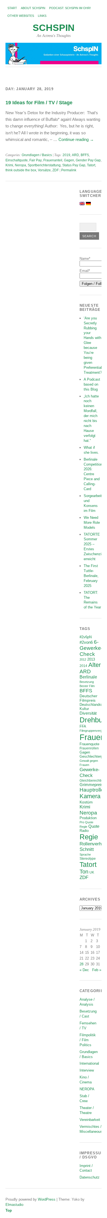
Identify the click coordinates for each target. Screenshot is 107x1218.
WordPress (46, 1199)
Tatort (91, 165)
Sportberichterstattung (44, 165)
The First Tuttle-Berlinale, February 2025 (91, 576)
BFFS (85, 155)
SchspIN (54, 28)
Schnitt (87, 849)
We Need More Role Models (92, 522)
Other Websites (20, 15)
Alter (94, 664)
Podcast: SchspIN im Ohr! (70, 8)
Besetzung (87, 681)
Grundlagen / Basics (37, 155)
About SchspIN (33, 8)
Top (8, 1210)
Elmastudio (14, 1205)
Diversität (88, 713)
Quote (93, 826)
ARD (75, 155)
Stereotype (88, 858)
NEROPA (87, 1089)
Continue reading (76, 139)
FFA (83, 726)
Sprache (85, 854)
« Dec (84, 970)
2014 (83, 665)
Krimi (9, 165)
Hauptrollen (93, 790)
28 (81, 964)
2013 (91, 659)
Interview (87, 1070)
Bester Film (87, 686)
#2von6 (86, 642)
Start (12, 8)
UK (91, 872)
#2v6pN (86, 637)
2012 (83, 659)
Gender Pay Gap (88, 160)
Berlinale (88, 677)
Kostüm (86, 802)
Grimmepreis (91, 784)
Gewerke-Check (90, 772)
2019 (66, 155)
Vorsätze (44, 170)
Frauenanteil (52, 160)
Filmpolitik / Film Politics (88, 1040)
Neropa (20, 165)
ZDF (55, 170)
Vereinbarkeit (90, 1120)
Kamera (90, 796)
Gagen (69, 160)
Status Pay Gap (73, 165)
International (89, 1063)
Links (42, 15)
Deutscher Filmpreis (88, 698)
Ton (84, 872)
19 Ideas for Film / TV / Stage (38, 102)
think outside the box (20, 170)
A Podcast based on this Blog (92, 384)
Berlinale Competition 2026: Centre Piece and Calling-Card (93, 474)
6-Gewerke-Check (91, 648)
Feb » (96, 970)
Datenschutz (90, 1177)
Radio (84, 831)
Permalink (68, 170)
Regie (89, 837)
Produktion (88, 818)
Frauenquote (89, 744)
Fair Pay (35, 160)
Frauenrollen (89, 748)
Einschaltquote (16, 160)
